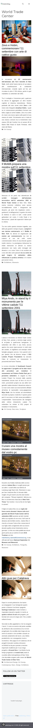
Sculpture (23, 409)
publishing (22, 716)
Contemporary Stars (8, 665)
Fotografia (23, 545)
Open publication (8, 716)
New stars (15, 409)
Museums (15, 262)
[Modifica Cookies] (3, 724)
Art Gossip (7, 129)
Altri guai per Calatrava (15, 578)
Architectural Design (11, 662)
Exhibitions (7, 262)
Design (18, 665)
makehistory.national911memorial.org (14, 538)
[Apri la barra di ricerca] (23, 4)
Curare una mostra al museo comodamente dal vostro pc (14, 449)
